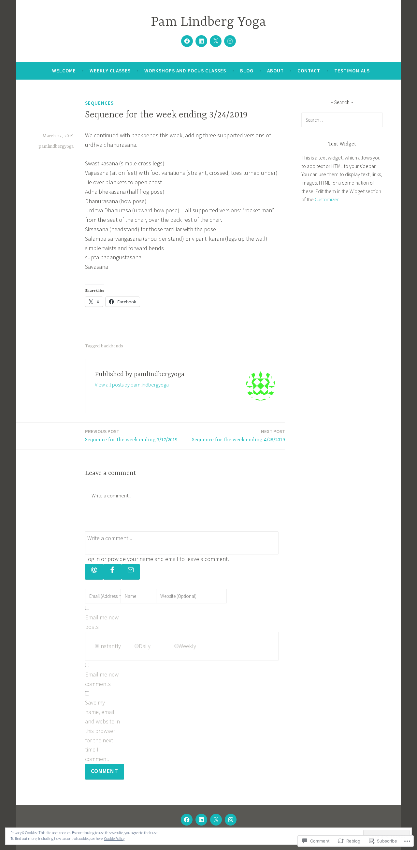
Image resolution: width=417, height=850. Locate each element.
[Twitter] (215, 41)
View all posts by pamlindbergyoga (132, 384)
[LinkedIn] (201, 41)
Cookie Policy (114, 838)
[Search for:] (342, 119)
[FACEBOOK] (186, 819)
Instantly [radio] (110, 646)
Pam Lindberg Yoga (208, 22)
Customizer (326, 199)
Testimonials (352, 71)
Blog (246, 71)
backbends (112, 346)
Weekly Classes (110, 71)
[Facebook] (187, 41)
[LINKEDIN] (201, 819)
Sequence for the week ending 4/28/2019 (238, 435)
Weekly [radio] (187, 646)
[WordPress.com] (94, 572)
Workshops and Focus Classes (185, 71)
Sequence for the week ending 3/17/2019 (131, 435)
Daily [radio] (145, 646)
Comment (104, 771)
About (275, 71)
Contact (308, 71)
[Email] (131, 572)
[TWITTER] (216, 819)
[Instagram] (230, 41)
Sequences (99, 103)
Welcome (64, 71)
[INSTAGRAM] (230, 819)
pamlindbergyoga (56, 146)
